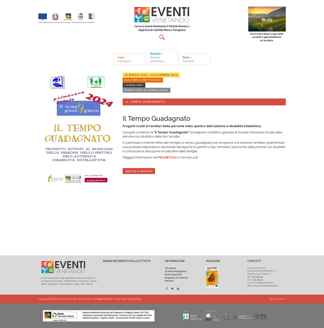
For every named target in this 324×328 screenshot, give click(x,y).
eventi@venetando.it (102, 299)
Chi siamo (170, 268)
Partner (169, 281)
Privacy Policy (120, 299)
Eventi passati (173, 274)
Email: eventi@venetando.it (260, 282)
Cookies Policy (135, 299)
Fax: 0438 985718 (255, 280)
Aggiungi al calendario (138, 171)
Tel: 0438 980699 (255, 277)
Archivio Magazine (175, 271)
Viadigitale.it (280, 299)
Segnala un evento (176, 277)
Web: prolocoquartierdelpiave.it (262, 285)
